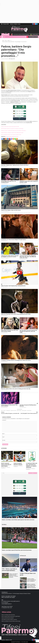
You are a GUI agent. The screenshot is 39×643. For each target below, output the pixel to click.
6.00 (17, 490)
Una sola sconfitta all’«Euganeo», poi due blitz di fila (10, 413)
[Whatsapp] (15, 139)
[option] (19, 509)
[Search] (25, 37)
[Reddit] (6, 139)
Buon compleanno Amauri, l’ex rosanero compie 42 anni (11, 134)
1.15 (15, 490)
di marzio (4, 410)
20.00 (19, 490)
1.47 (15, 113)
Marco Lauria (10, 607)
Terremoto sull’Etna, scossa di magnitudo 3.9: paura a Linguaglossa (31, 580)
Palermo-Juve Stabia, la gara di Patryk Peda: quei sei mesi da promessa (16, 550)
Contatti (10, 639)
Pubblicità (7, 639)
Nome (3, 433)
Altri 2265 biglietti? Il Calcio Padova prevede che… (29, 413)
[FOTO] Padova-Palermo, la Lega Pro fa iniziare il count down (12, 128)
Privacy (0, 638)
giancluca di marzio (13, 410)
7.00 (19, 113)
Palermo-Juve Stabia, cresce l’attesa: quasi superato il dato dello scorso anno (18, 519)
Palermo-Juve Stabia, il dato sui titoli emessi (8, 614)
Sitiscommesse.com (19, 492)
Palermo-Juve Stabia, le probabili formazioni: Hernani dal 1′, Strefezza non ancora (13, 575)
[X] (4, 139)
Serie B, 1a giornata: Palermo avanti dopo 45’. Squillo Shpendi (6, 465)
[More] (17, 139)
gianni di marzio (19, 410)
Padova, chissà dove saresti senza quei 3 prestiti (10, 126)
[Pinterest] (9, 139)
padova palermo (24, 410)
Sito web (3, 440)
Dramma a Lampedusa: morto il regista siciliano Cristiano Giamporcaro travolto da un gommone (31, 586)
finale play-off (8, 410)
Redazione (3, 639)
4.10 (17, 113)
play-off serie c (29, 410)
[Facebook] (2, 139)
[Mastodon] (11, 139)
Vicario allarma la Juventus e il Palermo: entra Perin (9, 619)
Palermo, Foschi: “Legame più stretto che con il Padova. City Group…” (13, 130)
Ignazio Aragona (10, 606)
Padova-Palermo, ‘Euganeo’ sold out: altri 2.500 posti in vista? (12, 132)
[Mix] (13, 139)
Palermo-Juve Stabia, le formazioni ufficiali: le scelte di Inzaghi (23, 34)
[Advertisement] (19, 16)
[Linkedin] (8, 139)
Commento (4, 420)
